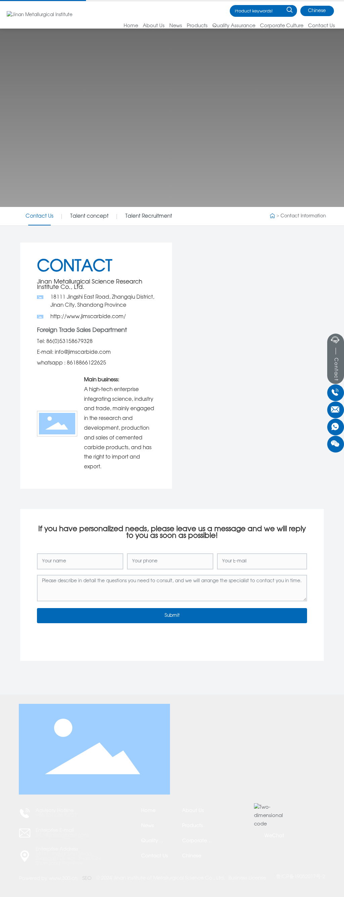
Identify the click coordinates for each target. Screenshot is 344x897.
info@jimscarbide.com (62, 835)
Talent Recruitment (148, 216)
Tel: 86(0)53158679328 (65, 341)
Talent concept (89, 216)
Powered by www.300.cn (48, 878)
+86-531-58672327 (56, 815)
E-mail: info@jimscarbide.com (74, 352)
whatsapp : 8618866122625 (71, 363)
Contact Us (39, 216)
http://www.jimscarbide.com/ (88, 316)
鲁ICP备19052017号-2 (300, 876)
